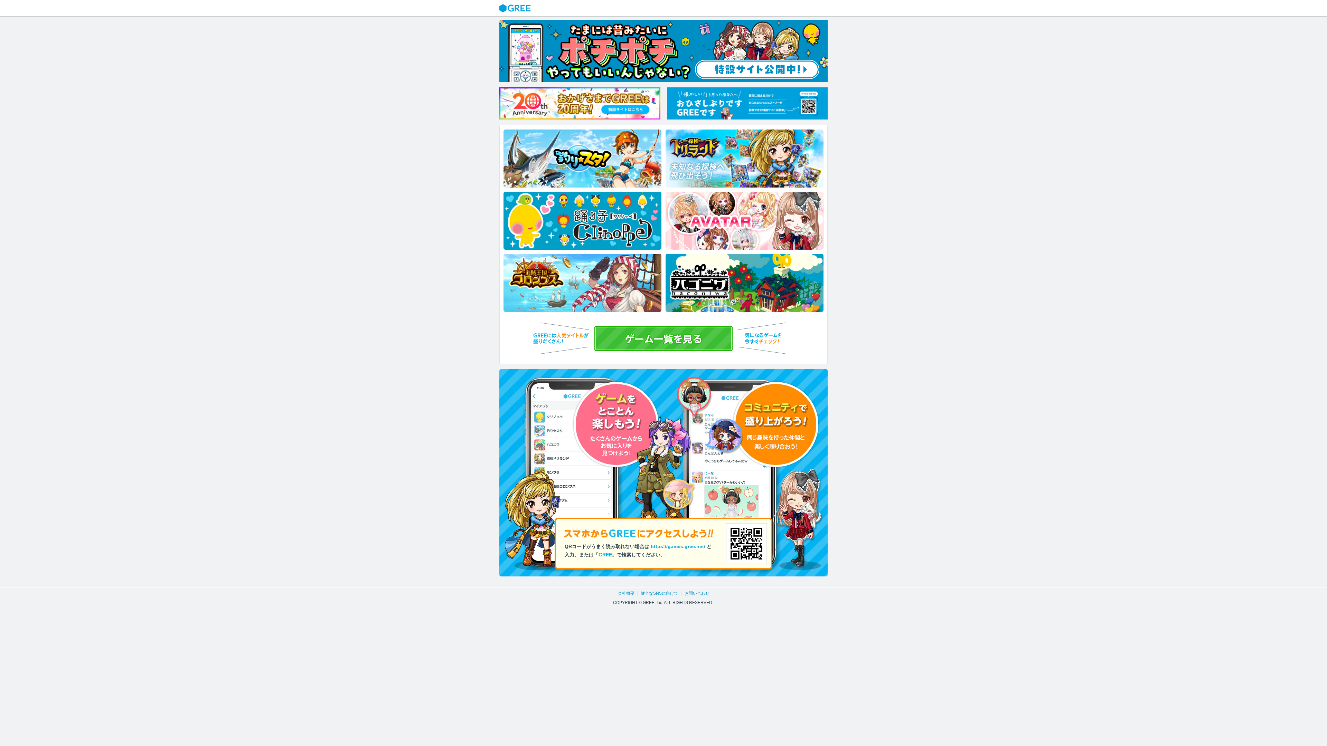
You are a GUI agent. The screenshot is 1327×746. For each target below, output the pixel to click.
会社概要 (626, 593)
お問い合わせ (697, 593)
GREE (516, 8)
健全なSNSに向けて (659, 593)
